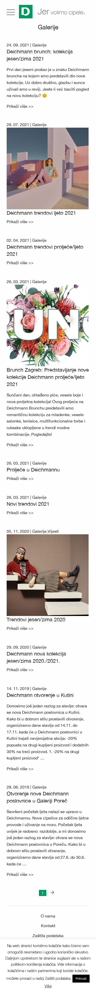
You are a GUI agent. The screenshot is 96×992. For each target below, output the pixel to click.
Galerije (39, 45)
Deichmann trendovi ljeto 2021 (41, 213)
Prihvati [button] (81, 979)
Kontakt (48, 925)
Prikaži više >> (20, 106)
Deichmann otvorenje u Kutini (40, 695)
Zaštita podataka (48, 935)
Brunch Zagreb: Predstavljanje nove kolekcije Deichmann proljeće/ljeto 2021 (48, 377)
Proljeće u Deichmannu (33, 470)
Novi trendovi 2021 (28, 504)
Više (48, 986)
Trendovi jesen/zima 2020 (36, 619)
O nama (48, 916)
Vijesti (53, 531)
